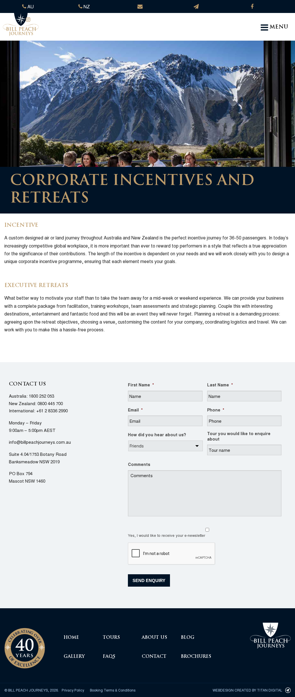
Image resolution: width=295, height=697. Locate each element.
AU (30, 6)
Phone (215, 409)
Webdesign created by (247, 689)
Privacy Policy (73, 689)
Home (71, 638)
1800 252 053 (41, 396)
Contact (154, 657)
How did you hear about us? (157, 434)
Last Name (220, 384)
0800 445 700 (50, 403)
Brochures (196, 657)
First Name (141, 384)
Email (135, 409)
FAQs (109, 657)
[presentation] (171, 554)
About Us (154, 638)
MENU (279, 27)
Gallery (74, 657)
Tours (111, 638)
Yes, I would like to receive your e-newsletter (166, 535)
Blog (187, 638)
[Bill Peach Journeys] (24, 644)
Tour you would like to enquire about (239, 436)
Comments (139, 464)
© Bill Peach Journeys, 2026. (31, 689)
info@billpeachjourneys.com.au (40, 442)
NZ (86, 6)
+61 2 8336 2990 (52, 410)
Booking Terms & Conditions (112, 689)
